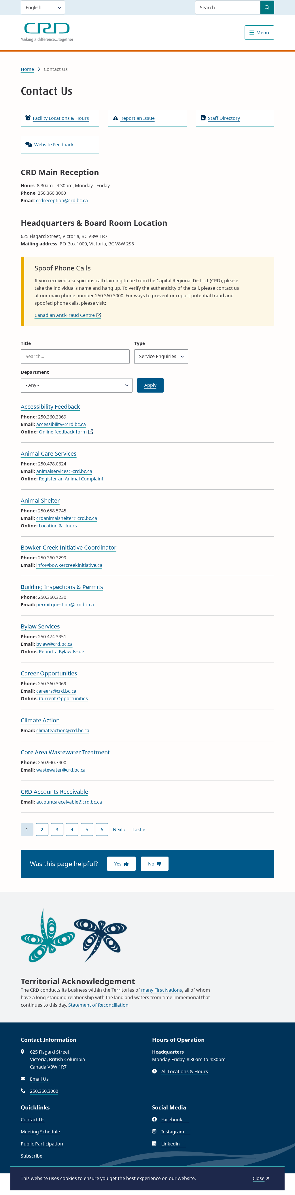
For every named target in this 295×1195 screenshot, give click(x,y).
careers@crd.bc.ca (56, 691)
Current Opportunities (63, 698)
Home (27, 69)
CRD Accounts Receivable (54, 792)
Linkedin (173, 1144)
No (151, 864)
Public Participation (42, 1144)
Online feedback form (66, 432)
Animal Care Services (49, 453)
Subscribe (31, 1156)
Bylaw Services (40, 626)
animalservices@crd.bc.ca (64, 471)
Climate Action (40, 720)
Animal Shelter (40, 500)
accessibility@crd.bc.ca (61, 424)
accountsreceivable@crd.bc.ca (69, 802)
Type (139, 343)
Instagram (175, 1131)
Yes (118, 864)
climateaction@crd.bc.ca (62, 730)
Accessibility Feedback (50, 406)
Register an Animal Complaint (71, 479)
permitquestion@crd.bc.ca (65, 604)
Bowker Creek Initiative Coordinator (68, 547)
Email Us (39, 1079)
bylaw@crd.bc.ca (54, 644)
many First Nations (161, 990)
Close (258, 1178)
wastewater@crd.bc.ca (61, 770)
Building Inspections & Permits (62, 587)
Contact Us (33, 1119)
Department (35, 372)
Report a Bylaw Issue (61, 651)
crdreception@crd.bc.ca (62, 200)
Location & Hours (58, 525)
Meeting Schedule (40, 1131)
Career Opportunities (49, 673)
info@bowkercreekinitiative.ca (69, 565)
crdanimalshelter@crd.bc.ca (66, 518)
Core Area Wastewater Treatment (65, 752)
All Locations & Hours (184, 1071)
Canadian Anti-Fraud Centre (68, 315)
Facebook (175, 1119)
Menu (262, 32)
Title (26, 343)
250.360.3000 (44, 1091)
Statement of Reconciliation (98, 1005)
